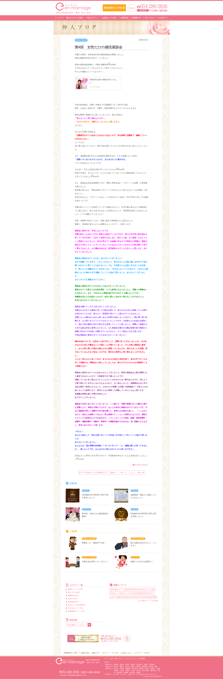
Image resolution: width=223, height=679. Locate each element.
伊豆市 (140, 597)
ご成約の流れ (85, 653)
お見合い (113, 597)
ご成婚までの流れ (109, 18)
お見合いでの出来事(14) (76, 605)
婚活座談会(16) (73, 602)
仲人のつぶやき (126, 593)
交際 (111, 589)
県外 (125, 597)
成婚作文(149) (73, 595)
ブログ (147, 653)
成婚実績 (124, 18)
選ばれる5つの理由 (74, 18)
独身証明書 (152, 597)
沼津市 (133, 589)
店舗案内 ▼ (136, 18)
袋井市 (146, 593)
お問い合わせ (118, 658)
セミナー (106, 653)
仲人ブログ (150, 18)
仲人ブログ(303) (74, 592)
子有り (151, 593)
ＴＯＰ (60, 18)
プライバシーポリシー (131, 658)
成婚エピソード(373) (75, 589)
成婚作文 (120, 597)
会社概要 (142, 658)
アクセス (115, 653)
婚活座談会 (138, 465)
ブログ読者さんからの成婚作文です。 (95, 472)
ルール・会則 (108, 658)
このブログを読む (94, 87)
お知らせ (86, 490)
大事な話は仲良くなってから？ (95, 561)
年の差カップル (115, 593)
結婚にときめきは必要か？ (142, 561)
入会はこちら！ (127, 653)
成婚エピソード (119, 589)
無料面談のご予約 (70, 653)
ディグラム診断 (150, 589)
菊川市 (128, 589)
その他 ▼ (162, 18)
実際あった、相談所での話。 (94, 543)
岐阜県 (146, 597)
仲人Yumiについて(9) (75, 608)
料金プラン (92, 18)
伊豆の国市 (140, 589)
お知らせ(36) (72, 599)
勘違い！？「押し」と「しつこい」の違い (126, 472)
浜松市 (130, 597)
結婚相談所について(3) (76, 611)
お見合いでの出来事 (89, 538)
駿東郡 (140, 593)
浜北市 (135, 593)
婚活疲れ (145, 465)
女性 (135, 597)
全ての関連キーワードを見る (147, 600)
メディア (139, 653)
